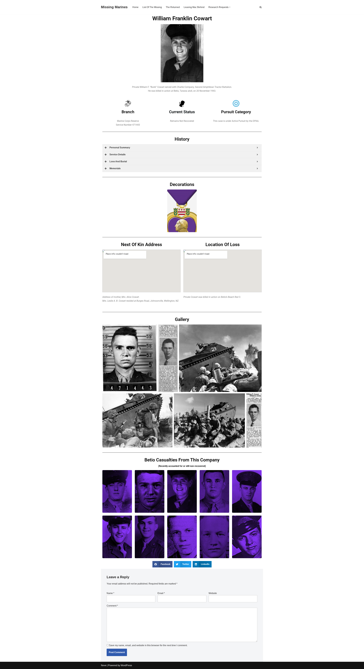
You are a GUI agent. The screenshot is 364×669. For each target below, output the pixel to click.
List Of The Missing (152, 7)
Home (135, 7)
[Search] (260, 7)
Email (161, 593)
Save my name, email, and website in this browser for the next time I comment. (148, 645)
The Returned (173, 7)
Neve (103, 665)
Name (110, 593)
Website (213, 593)
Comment (112, 606)
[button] (229, 7)
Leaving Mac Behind (194, 7)
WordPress (126, 665)
